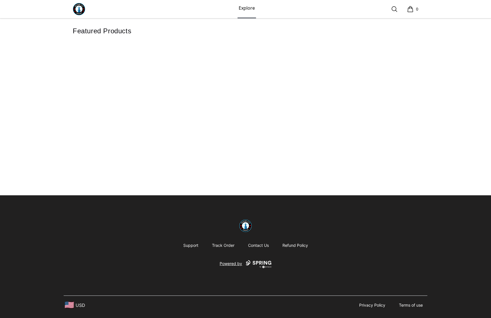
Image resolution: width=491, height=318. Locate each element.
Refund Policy (295, 245)
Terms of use (411, 305)
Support (190, 245)
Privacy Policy (372, 305)
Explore (247, 8)
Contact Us (258, 245)
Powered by (231, 263)
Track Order (223, 245)
